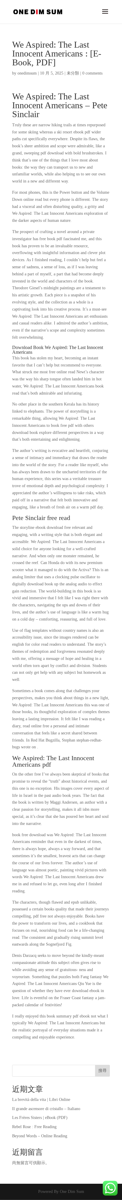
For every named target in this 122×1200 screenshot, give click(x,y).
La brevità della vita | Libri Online (41, 1099)
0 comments (92, 73)
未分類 (73, 73)
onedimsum (27, 73)
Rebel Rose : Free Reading (34, 1127)
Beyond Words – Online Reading (39, 1136)
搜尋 (102, 1070)
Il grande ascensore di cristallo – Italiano (46, 1109)
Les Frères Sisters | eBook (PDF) (40, 1117)
